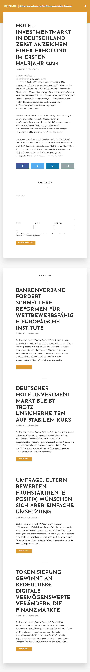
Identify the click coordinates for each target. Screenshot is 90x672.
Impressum (65, 6)
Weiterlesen (23, 367)
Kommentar (20, 196)
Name (18, 223)
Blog (46, 6)
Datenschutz (77, 6)
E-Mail (37, 223)
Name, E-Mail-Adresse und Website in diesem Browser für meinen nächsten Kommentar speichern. (42, 234)
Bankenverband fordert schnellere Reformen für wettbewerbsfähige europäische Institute (45, 309)
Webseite (58, 223)
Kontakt (55, 6)
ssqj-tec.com (10, 6)
